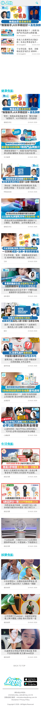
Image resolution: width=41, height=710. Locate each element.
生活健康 (7, 157)
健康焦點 (7, 91)
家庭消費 (7, 477)
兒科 (5, 261)
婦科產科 (7, 296)
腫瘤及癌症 (7, 122)
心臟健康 (7, 435)
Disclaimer (15, 700)
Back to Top (19, 666)
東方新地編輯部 (21, 35)
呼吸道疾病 (7, 192)
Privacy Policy (25, 700)
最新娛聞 (7, 587)
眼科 (5, 331)
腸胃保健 (7, 366)
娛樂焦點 (7, 555)
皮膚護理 (7, 400)
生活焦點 (7, 444)
